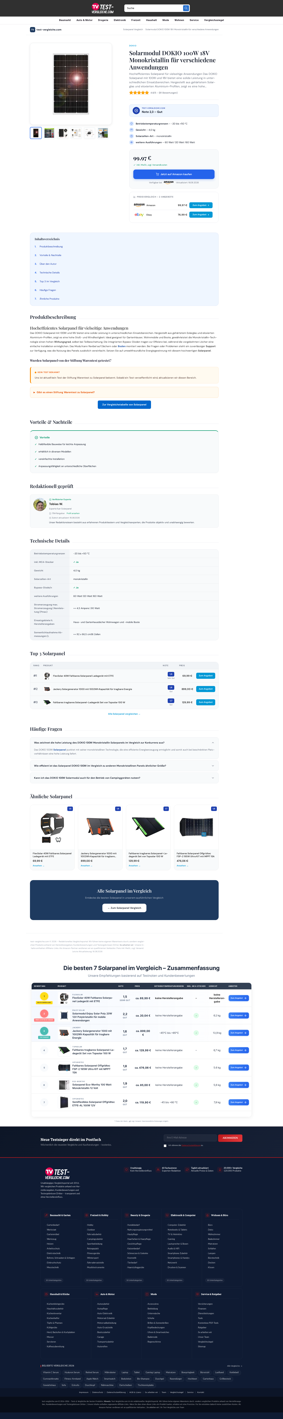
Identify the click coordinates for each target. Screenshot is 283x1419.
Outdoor (91, 1230)
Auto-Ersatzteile (105, 1328)
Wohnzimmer (214, 1234)
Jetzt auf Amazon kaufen (176, 174)
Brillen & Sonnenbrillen (158, 1323)
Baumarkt (65, 20)
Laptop (125, 1372)
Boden (122, 346)
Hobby (90, 1225)
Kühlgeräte (52, 1328)
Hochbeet (192, 1379)
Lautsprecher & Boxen (178, 1244)
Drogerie (103, 20)
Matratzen (213, 1244)
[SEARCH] (186, 8)
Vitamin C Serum (51, 1372)
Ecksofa (75, 1385)
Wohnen (179, 20)
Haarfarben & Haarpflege (139, 1239)
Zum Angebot (199, 205)
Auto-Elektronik (104, 1314)
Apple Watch (92, 1379)
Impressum (83, 1392)
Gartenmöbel (53, 1234)
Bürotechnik (213, 1258)
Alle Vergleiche (233, 1366)
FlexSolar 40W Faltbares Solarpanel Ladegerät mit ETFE (83, 675)
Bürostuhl (204, 1372)
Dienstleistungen (206, 1314)
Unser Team (203, 1337)
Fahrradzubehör (94, 1234)
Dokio (132, 45)
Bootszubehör (103, 1332)
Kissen (211, 1268)
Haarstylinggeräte (135, 1268)
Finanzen (202, 1309)
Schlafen (212, 1249)
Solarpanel (59, 749)
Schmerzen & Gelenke (137, 1253)
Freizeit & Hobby (99, 1215)
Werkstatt (51, 1230)
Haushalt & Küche (59, 1294)
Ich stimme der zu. (186, 1145)
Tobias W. (56, 504)
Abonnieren (230, 1138)
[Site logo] (102, 8)
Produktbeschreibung (51, 246)
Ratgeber (202, 1328)
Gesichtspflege (134, 1244)
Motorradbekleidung (106, 1323)
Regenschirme (154, 1342)
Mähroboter (110, 1372)
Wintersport (93, 1258)
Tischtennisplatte (146, 1385)
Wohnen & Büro (219, 1215)
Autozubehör (103, 1304)
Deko (210, 1230)
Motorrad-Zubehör (106, 1318)
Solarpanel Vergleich (133, 29)
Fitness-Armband (73, 1379)
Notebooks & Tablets (177, 1230)
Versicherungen (205, 1304)
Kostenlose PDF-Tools (208, 1323)
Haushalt (151, 20)
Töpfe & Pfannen (54, 1323)
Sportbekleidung (94, 1244)
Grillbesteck (225, 1379)
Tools (200, 1318)
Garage (100, 1337)
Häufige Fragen (48, 290)
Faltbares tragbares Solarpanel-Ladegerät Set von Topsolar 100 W (89, 702)
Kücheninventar (54, 1314)
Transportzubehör (105, 1342)
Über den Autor (48, 263)
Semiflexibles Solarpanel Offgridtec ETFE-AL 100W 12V (93, 1103)
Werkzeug (51, 1239)
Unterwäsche (154, 1314)
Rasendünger (176, 1379)
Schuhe (151, 1318)
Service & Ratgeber (211, 1294)
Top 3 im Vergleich (50, 281)
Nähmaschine (107, 1385)
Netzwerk (172, 1263)
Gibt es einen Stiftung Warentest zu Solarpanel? (64, 392)
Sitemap (202, 1347)
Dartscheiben (125, 1385)
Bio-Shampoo (143, 1379)
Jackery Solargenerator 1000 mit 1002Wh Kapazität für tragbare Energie (92, 689)
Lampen (211, 1253)
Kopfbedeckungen (156, 1328)
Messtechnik (53, 1268)
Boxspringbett (187, 1372)
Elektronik (120, 20)
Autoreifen (102, 1347)
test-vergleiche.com (46, 29)
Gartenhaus (208, 1379)
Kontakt (200, 1392)
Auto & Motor (84, 20)
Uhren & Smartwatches (158, 1332)
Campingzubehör (95, 1239)
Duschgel (159, 1379)
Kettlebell (234, 1372)
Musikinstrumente (95, 1268)
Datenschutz (97, 1392)
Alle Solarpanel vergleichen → (124, 713)
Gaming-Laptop (153, 1372)
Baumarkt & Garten (60, 1215)
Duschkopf (90, 1385)
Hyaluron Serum (72, 1372)
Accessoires (153, 1304)
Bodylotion (126, 1379)
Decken (211, 1263)
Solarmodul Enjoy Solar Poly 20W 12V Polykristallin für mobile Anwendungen (92, 1017)
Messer (50, 1337)
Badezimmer (214, 1239)
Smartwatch (109, 1379)
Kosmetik (131, 1258)
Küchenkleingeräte (55, 1304)
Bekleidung (153, 1309)
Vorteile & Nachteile (50, 255)
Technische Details (50, 272)
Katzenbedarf (133, 1249)
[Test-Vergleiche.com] (57, 1173)
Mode (165, 20)
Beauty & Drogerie (140, 1215)
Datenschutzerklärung (191, 1145)
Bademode (152, 1337)
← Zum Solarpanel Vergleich (124, 908)
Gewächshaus (49, 1385)
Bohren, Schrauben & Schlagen (61, 1258)
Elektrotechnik (54, 1253)
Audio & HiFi (173, 1249)
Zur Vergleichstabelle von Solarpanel (124, 404)
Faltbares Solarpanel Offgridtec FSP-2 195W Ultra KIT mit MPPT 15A (91, 1069)
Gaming (171, 1239)
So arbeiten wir (126, 945)
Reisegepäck (93, 1249)
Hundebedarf (133, 1225)
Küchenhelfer (53, 1318)
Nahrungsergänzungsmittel (139, 1230)
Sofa (64, 1385)
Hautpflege (132, 1234)
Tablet (137, 1372)
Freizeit (136, 20)
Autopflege (102, 1309)
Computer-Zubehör (177, 1225)
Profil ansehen (73, 513)
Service (194, 20)
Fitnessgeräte (93, 1253)
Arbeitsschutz (53, 1249)
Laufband (219, 1372)
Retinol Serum (92, 1372)
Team (164, 1392)
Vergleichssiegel (214, 20)
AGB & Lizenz (135, 1392)
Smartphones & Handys (178, 1258)
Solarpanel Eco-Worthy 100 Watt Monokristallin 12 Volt (92, 1086)
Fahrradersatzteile (95, 1263)
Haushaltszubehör (55, 1309)
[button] (124, 742)
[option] (36, 133)
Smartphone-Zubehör (178, 1253)
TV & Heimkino (175, 1234)
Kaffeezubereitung (55, 1347)
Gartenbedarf (53, 1225)
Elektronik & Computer (183, 1215)
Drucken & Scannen (177, 1268)
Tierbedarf (132, 1263)
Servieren (51, 1342)
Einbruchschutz (54, 1263)
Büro (210, 1225)
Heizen (50, 1244)
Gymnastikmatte (51, 1379)
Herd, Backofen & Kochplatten (61, 1332)
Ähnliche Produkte (49, 298)
